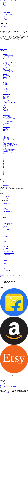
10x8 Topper (5, 98)
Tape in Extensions (6, 59)
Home (1, 26)
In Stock (4, 184)
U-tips (6, 89)
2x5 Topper (5, 83)
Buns (6, 81)
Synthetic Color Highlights (10, 71)
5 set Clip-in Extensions (7, 117)
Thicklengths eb (6, 67)
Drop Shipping (7, 209)
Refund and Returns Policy (9, 253)
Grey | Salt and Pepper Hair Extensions (11, 118)
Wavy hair (5, 58)
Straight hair (5, 128)
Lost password (7, 270)
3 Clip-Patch (5, 124)
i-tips (6, 88)
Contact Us (6, 246)
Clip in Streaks (6, 96)
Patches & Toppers (8, 14)
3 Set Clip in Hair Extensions (9, 125)
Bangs (4, 90)
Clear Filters (8, 187)
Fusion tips (5, 85)
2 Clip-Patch (5, 130)
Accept (7, 392)
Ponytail (4, 107)
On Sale (4, 181)
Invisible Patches (6, 123)
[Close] (3, 50)
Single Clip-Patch (6, 116)
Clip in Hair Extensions (7, 61)
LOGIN (6, 19)
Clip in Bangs (5, 79)
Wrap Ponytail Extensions (10, 102)
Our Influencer (7, 203)
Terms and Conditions (8, 251)
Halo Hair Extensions (7, 115)
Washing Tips (7, 261)
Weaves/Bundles (7, 224)
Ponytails (6, 238)
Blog (5, 263)
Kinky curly (5, 104)
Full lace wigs (5, 84)
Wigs (4, 108)
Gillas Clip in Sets (6, 69)
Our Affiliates (7, 205)
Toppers (4, 95)
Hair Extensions (7, 12)
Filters (2, 44)
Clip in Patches (6, 109)
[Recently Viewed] (3, 379)
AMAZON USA (6, 76)
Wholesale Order (7, 208)
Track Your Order (7, 268)
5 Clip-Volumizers (9, 55)
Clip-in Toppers (6, 75)
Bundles (7, 64)
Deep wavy (5, 82)
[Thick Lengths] (3, 190)
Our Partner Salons (8, 211)
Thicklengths (6, 196)
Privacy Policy (7, 254)
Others (5, 18)
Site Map (6, 248)
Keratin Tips (6, 229)
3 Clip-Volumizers (9, 56)
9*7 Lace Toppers (6, 94)
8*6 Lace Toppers (6, 100)
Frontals (4, 114)
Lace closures (5, 110)
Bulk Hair (5, 74)
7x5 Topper (5, 105)
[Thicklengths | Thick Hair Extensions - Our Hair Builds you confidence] (8, 0)
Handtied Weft (8, 65)
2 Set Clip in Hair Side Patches (11, 62)
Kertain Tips (5, 129)
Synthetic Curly (8, 70)
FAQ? (5, 249)
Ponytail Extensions (7, 101)
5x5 (6, 122)
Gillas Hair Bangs (6, 127)
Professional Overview (8, 223)
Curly (4, 68)
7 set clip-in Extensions (7, 112)
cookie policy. (3, 392)
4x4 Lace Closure (9, 121)
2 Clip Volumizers (9, 57)
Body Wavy (5, 97)
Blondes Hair (5, 78)
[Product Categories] (3, 3)
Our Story (6, 198)
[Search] (3, 9)
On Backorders (6, 185)
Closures (4, 120)
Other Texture (5, 77)
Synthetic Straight (9, 72)
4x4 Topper (5, 92)
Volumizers (5, 54)
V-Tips (6, 87)
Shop (5, 26)
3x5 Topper (5, 111)
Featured (4, 182)
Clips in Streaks (7, 236)
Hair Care (6, 260)
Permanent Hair (7, 16)
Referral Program (7, 206)
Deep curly (5, 91)
